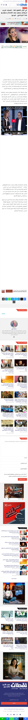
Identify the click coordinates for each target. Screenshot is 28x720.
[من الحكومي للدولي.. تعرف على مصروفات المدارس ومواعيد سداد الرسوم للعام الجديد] (7, 423)
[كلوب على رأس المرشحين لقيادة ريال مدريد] (21, 627)
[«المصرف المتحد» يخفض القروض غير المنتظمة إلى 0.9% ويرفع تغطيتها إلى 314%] (21, 640)
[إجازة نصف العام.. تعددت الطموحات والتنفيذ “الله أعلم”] (7, 640)
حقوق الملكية (9, 711)
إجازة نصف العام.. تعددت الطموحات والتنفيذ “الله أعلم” (8, 646)
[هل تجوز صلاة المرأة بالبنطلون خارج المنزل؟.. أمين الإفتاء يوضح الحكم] (23, 567)
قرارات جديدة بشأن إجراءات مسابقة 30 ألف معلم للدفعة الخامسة (21, 354)
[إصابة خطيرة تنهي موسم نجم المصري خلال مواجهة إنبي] (21, 614)
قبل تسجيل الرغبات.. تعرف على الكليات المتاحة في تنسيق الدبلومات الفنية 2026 (21, 429)
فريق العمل (22, 711)
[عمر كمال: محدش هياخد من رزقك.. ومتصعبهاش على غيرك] (21, 362)
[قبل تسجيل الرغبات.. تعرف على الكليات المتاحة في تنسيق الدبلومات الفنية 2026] (21, 423)
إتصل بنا (4, 711)
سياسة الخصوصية (16, 711)
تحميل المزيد (14, 578)
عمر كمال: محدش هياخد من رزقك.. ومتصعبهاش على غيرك (21, 369)
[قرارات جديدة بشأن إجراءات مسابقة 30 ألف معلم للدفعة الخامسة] (21, 348)
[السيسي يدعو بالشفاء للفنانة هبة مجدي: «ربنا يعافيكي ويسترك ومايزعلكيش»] (21, 379)
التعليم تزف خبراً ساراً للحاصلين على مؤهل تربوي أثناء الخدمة (7, 371)
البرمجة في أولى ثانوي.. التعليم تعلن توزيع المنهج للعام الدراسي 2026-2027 (21, 415)
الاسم (25, 457)
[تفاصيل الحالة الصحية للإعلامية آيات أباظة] (7, 394)
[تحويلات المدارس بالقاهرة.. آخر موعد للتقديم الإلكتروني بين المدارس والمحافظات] (7, 409)
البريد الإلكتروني (23, 463)
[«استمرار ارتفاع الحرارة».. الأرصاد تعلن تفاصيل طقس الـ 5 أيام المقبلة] (7, 379)
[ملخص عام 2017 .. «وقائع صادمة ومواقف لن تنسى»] (7, 627)
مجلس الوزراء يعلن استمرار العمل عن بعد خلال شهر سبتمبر (14, 1)
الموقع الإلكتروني (23, 468)
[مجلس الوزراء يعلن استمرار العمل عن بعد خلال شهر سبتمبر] (7, 348)
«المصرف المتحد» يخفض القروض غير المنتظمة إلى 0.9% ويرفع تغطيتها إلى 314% (21, 646)
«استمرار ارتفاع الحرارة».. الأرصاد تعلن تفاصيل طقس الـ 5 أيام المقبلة (7, 385)
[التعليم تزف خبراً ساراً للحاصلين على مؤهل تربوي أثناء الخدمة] (7, 363)
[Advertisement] (14, 64)
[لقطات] (22, 5)
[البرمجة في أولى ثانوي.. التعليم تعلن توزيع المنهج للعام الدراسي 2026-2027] (21, 409)
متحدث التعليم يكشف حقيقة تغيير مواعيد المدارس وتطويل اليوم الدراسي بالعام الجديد (21, 400)
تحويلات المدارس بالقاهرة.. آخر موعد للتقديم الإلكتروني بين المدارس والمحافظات (7, 415)
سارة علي (24, 18)
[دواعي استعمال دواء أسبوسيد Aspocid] (7, 614)
